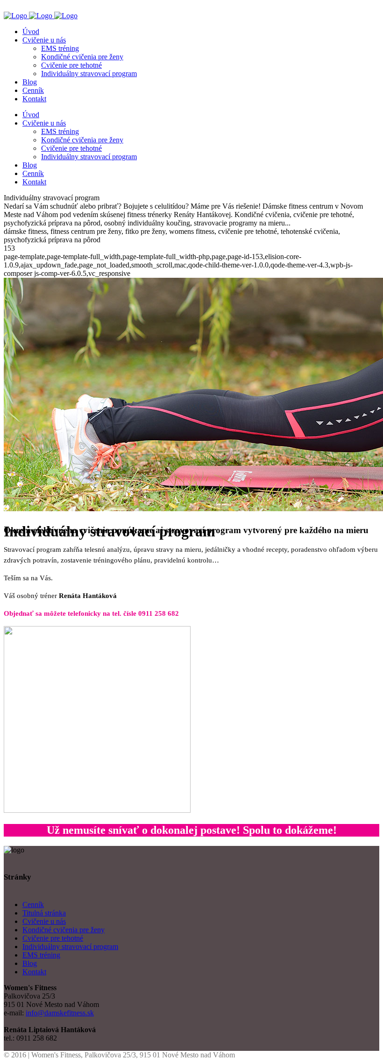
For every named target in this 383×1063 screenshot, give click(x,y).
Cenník (33, 904)
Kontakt (34, 972)
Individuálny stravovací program (70, 946)
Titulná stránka (44, 913)
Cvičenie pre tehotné (52, 938)
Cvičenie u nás (44, 921)
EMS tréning (41, 955)
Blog (29, 963)
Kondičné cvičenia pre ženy (63, 930)
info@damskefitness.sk (60, 1013)
